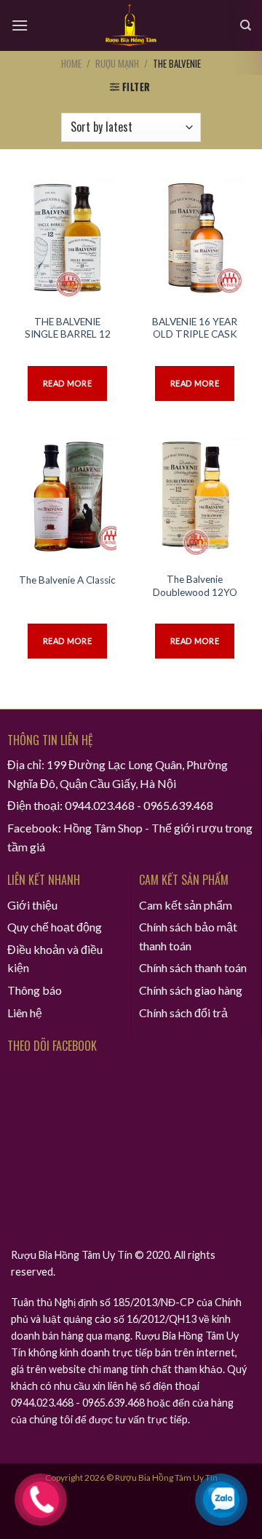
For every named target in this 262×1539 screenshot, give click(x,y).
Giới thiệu (32, 905)
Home (71, 63)
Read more (67, 383)
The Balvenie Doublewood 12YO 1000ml (195, 592)
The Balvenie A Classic (67, 580)
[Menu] (19, 25)
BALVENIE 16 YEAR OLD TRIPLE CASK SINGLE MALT (194, 334)
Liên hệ (24, 1012)
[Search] (245, 25)
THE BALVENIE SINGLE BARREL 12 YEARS (68, 334)
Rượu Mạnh (117, 63)
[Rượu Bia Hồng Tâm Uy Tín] (131, 25)
